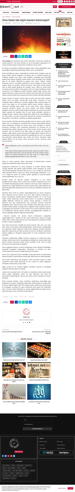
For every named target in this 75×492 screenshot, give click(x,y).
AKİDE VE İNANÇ (20, 465)
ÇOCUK (26, 473)
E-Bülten (69, 12)
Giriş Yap (54, 1)
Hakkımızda (3, 1)
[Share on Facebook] (16, 56)
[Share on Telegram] (26, 56)
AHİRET (20, 475)
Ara (55, 6)
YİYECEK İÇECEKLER (7, 475)
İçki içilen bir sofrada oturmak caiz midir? (14, 380)
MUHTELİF (15, 475)
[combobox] (38, 6)
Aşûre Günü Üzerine (63, 81)
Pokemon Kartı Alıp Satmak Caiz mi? (14, 360)
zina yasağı (31, 296)
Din (11, 296)
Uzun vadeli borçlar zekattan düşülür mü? (14, 402)
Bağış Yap (60, 1)
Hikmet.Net (7, 23)
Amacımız (42, 444)
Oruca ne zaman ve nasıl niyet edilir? (64, 86)
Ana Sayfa (6, 12)
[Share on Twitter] (19, 56)
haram (15, 296)
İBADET (13, 465)
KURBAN (11, 473)
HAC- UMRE (5, 473)
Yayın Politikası (61, 444)
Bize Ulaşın (60, 441)
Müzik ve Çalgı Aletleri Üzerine (64, 99)
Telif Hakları (42, 448)
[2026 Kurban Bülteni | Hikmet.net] (39, 370)
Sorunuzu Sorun (66, 7)
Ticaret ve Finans (38, 12)
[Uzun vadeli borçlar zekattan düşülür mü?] (14, 392)
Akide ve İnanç (26, 12)
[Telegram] (74, 1)
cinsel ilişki (5, 296)
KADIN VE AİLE (28, 465)
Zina (25, 296)
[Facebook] (65, 1)
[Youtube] (72, 1)
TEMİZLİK (32, 470)
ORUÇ (19, 468)
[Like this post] (12, 56)
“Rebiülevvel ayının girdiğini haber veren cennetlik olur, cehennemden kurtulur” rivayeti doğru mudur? (64, 73)
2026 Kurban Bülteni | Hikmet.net (39, 380)
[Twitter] (67, 1)
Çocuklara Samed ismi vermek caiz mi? (39, 402)
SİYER (26, 475)
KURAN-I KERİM (6, 478)
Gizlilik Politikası (16, 1)
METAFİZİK (13, 478)
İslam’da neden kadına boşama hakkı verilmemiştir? (64, 93)
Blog (63, 12)
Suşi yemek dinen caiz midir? (39, 360)
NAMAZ (4, 468)
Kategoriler (15, 12)
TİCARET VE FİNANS (6, 470)
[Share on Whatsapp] (23, 56)
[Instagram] (69, 1)
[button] (57, 180)
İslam (21, 296)
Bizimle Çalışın (43, 441)
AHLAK (24, 468)
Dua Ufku (57, 12)
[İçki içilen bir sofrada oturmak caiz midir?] (14, 370)
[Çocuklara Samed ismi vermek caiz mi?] (39, 392)
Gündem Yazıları (19, 473)
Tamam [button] (70, 488)
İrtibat (9, 1)
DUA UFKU (26, 470)
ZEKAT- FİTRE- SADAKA (17, 470)
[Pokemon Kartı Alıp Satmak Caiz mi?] (14, 350)
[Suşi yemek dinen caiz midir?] (39, 350)
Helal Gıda (48, 12)
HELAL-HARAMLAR (11, 468)
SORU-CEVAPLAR (6, 465)
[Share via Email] (30, 56)
